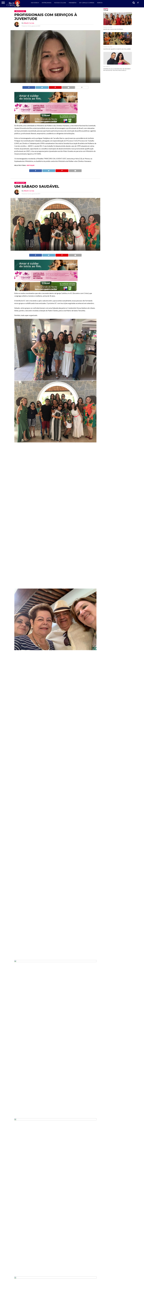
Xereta (99, 2)
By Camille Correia (86, 2)
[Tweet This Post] (42, 87)
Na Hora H (35, 2)
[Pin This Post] (55, 87)
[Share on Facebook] (28, 87)
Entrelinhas (46, 2)
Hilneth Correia (29, 23)
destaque (30, 165)
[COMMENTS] (81, 87)
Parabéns (72, 2)
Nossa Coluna (60, 2)
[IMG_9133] (46, 102)
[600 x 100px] (46, 123)
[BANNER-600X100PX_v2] (46, 113)
